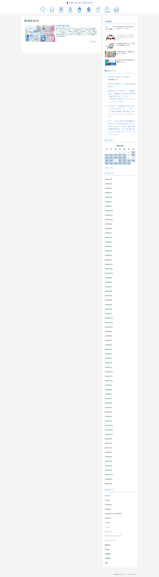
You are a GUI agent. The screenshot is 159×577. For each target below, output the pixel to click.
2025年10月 (109, 219)
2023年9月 (108, 331)
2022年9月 (108, 385)
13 (111, 158)
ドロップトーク (110, 540)
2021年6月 (108, 452)
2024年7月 (108, 287)
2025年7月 (108, 233)
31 (129, 163)
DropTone (108, 518)
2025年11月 (109, 215)
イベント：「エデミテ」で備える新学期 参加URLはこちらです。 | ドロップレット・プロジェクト (121, 111)
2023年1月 (108, 367)
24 (129, 160)
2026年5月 (108, 188)
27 (111, 163)
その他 (107, 522)
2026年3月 (108, 197)
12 (107, 158)
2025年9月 (108, 224)
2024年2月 (108, 309)
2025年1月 (108, 260)
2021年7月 (108, 448)
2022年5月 (108, 403)
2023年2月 (108, 363)
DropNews (108, 504)
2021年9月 (108, 439)
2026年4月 (108, 193)
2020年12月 (109, 474)
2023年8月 (108, 336)
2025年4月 (108, 246)
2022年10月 (109, 380)
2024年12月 (109, 264)
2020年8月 (108, 479)
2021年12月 (109, 425)
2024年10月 (109, 273)
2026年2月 (108, 201)
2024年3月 (108, 304)
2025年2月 (108, 255)
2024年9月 (108, 278)
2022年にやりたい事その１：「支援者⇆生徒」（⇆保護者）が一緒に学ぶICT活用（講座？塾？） (121, 93)
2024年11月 (109, 269)
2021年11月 (109, 430)
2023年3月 (108, 358)
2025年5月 (108, 242)
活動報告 (108, 554)
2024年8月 (108, 282)
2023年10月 (109, 327)
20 (111, 160)
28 (115, 163)
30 (124, 163)
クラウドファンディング (113, 536)
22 (120, 160)
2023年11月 (109, 322)
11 (133, 155)
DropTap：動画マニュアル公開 (118, 77)
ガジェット (108, 531)
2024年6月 (108, 291)
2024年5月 (108, 295)
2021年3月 (108, 465)
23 (124, 160)
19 (107, 160)
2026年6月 (108, 184)
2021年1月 (108, 470)
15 (120, 158)
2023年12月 (109, 318)
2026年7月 (108, 179)
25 (133, 160)
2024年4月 (108, 300)
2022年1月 (108, 421)
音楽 (106, 563)
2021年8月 (108, 443)
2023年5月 (108, 349)
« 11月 (107, 168)
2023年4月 (108, 354)
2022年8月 (108, 389)
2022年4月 (108, 407)
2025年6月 (108, 237)
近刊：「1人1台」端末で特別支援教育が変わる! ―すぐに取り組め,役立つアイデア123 (121, 123)
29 (120, 163)
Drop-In (107, 495)
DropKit (107, 500)
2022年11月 (109, 376)
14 (115, 158)
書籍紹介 (108, 545)
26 (107, 163)
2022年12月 (109, 372)
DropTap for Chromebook (113, 513)
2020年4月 (108, 483)
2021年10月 (109, 434)
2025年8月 (108, 228)
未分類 (107, 549)
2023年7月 (108, 340)
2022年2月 (108, 416)
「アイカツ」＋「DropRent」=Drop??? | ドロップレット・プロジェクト (121, 99)
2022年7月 (108, 394)
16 (124, 158)
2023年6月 (108, 345)
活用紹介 (108, 558)
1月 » (111, 168)
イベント (108, 527)
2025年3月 (108, 251)
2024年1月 (108, 313)
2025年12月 (109, 210)
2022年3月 (108, 412)
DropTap (108, 509)
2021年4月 (108, 461)
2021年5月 (108, 457)
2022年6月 (108, 398)
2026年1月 (108, 206)
